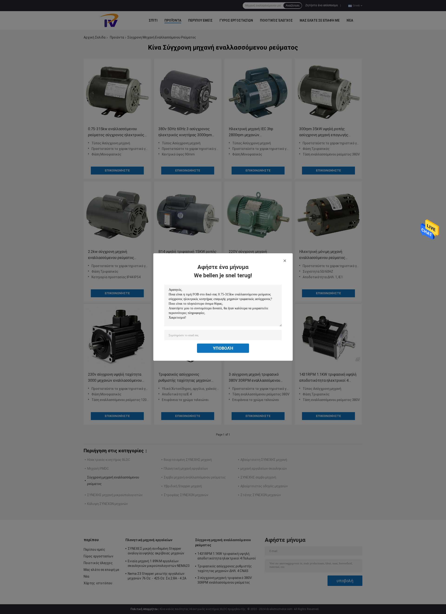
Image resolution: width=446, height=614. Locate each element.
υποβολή (223, 348)
